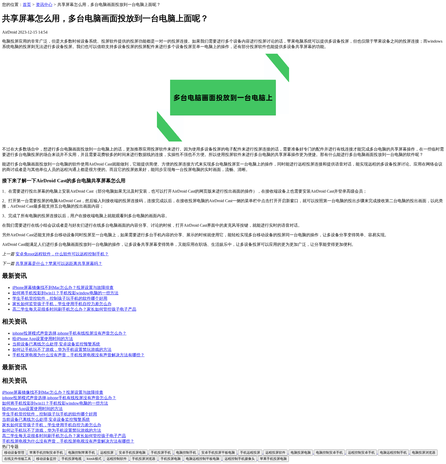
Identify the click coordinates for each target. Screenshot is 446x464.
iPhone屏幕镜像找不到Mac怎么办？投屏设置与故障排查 (63, 287)
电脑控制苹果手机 (81, 452)
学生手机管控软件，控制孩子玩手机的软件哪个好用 (59, 298)
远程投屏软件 (275, 452)
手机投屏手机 (161, 452)
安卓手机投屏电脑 (132, 452)
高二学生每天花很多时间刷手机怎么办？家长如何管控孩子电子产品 (74, 309)
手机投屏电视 (71, 459)
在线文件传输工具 (17, 459)
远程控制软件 (117, 459)
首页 (27, 4)
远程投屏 (107, 452)
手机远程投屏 (250, 452)
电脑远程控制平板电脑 (202, 459)
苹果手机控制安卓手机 (46, 452)
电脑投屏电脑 (301, 452)
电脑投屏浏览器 (423, 452)
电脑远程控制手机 (393, 452)
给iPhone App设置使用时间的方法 (42, 338)
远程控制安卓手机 (361, 452)
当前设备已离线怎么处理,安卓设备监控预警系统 (56, 344)
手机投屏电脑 (171, 459)
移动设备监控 (46, 459)
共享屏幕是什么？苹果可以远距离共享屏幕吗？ (58, 263)
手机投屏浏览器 (143, 459)
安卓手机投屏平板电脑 (218, 452)
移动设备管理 (14, 452)
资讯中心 (44, 4)
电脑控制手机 (186, 452)
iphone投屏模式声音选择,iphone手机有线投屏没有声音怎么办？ (69, 333)
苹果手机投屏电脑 (273, 459)
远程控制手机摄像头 (240, 459)
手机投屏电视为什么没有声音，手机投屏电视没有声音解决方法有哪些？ (78, 355)
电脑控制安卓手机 (329, 452)
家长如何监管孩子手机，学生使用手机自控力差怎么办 (62, 304)
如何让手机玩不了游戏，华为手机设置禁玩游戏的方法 (62, 349)
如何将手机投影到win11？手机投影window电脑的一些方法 (65, 293)
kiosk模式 (94, 459)
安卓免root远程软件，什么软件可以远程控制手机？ (62, 254)
